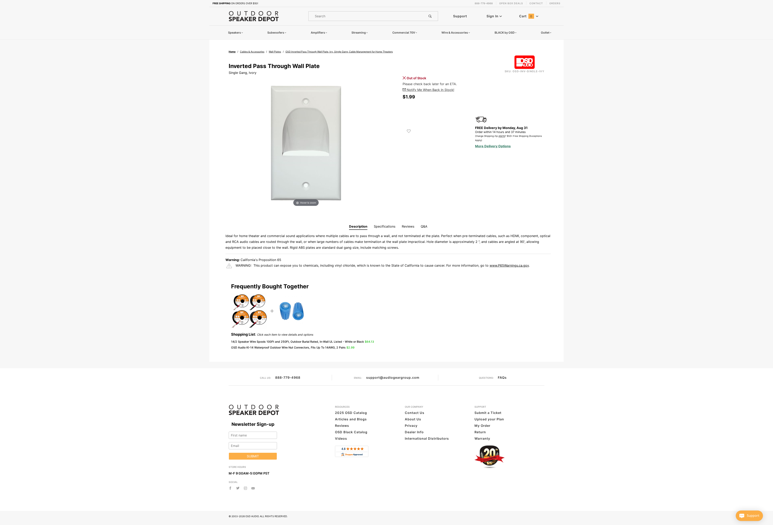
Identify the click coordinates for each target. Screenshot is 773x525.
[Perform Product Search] (430, 16)
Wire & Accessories (454, 32)
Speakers (234, 32)
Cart (525, 16)
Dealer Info (414, 432)
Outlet (545, 32)
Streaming (358, 32)
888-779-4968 (287, 377)
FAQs (502, 377)
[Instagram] (245, 488)
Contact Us (414, 413)
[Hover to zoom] (306, 143)
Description (358, 226)
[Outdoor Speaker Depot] (254, 16)
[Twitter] (238, 488)
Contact (536, 3)
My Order (482, 426)
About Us (413, 419)
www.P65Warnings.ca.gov (509, 265)
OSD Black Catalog (351, 432)
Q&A (424, 226)
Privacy (411, 426)
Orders (554, 3)
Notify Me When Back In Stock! (430, 90)
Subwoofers (275, 32)
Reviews (408, 226)
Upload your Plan (489, 419)
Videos (341, 438)
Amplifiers (318, 32)
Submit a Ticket (487, 413)
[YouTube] (253, 488)
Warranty (482, 438)
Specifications (384, 226)
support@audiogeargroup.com (392, 377)
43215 (501, 136)
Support (460, 16)
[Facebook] (230, 488)
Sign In (493, 16)
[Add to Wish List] (409, 131)
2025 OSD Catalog (351, 413)
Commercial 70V (403, 32)
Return (480, 432)
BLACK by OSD (505, 32)
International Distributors (427, 438)
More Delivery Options (493, 146)
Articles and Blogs (351, 419)
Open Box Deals (511, 3)
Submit (253, 456)
